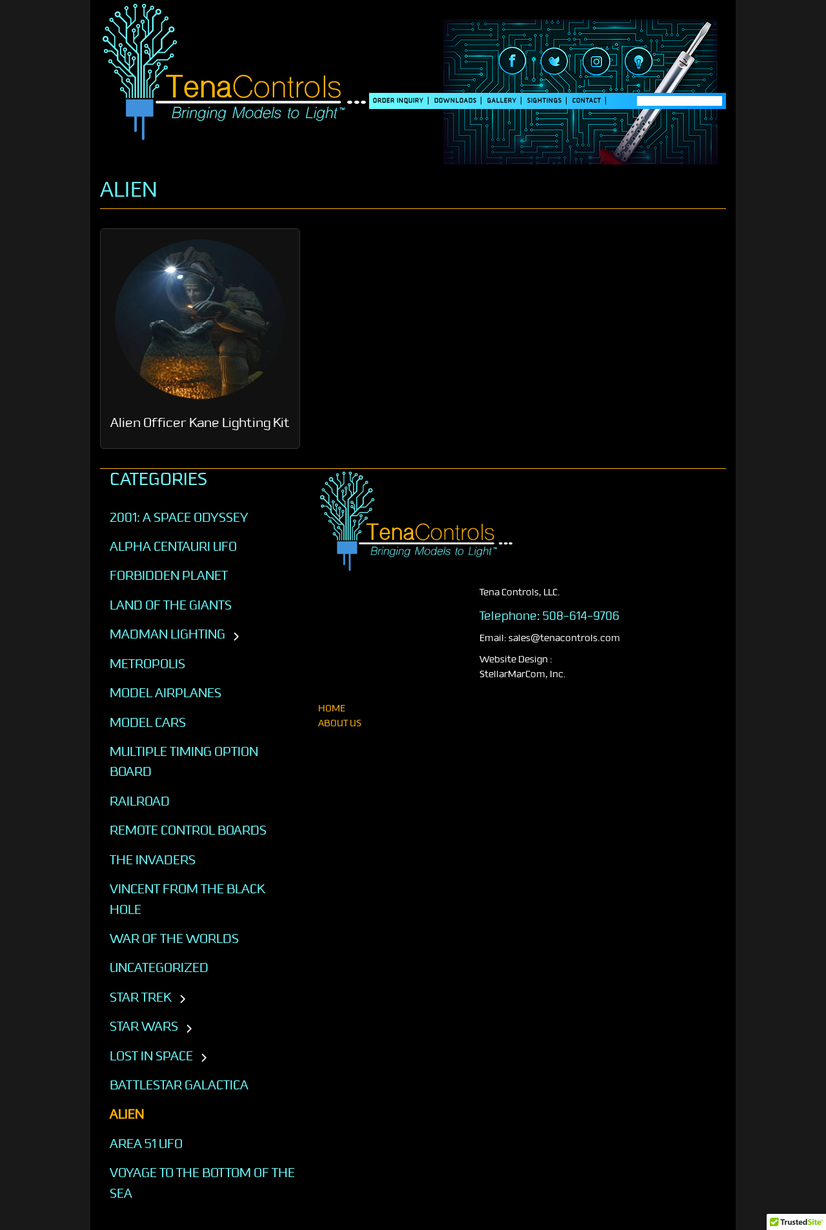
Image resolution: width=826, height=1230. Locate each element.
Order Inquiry (398, 100)
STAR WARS (144, 1026)
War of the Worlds (174, 938)
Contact (586, 100)
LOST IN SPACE (151, 1055)
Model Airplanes (165, 692)
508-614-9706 (581, 616)
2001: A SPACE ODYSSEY (179, 517)
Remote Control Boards (188, 830)
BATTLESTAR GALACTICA (179, 1084)
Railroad (140, 801)
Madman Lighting (167, 634)
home (331, 708)
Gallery (502, 100)
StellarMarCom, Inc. (522, 674)
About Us (339, 723)
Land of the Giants (171, 605)
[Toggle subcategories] (236, 637)
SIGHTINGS (544, 100)
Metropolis (147, 663)
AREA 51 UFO (146, 1143)
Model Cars (148, 722)
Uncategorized (159, 967)
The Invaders (153, 859)
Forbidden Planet (169, 575)
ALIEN (127, 1114)
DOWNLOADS (455, 100)
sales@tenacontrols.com (564, 638)
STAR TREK (141, 997)
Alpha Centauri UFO (173, 546)
